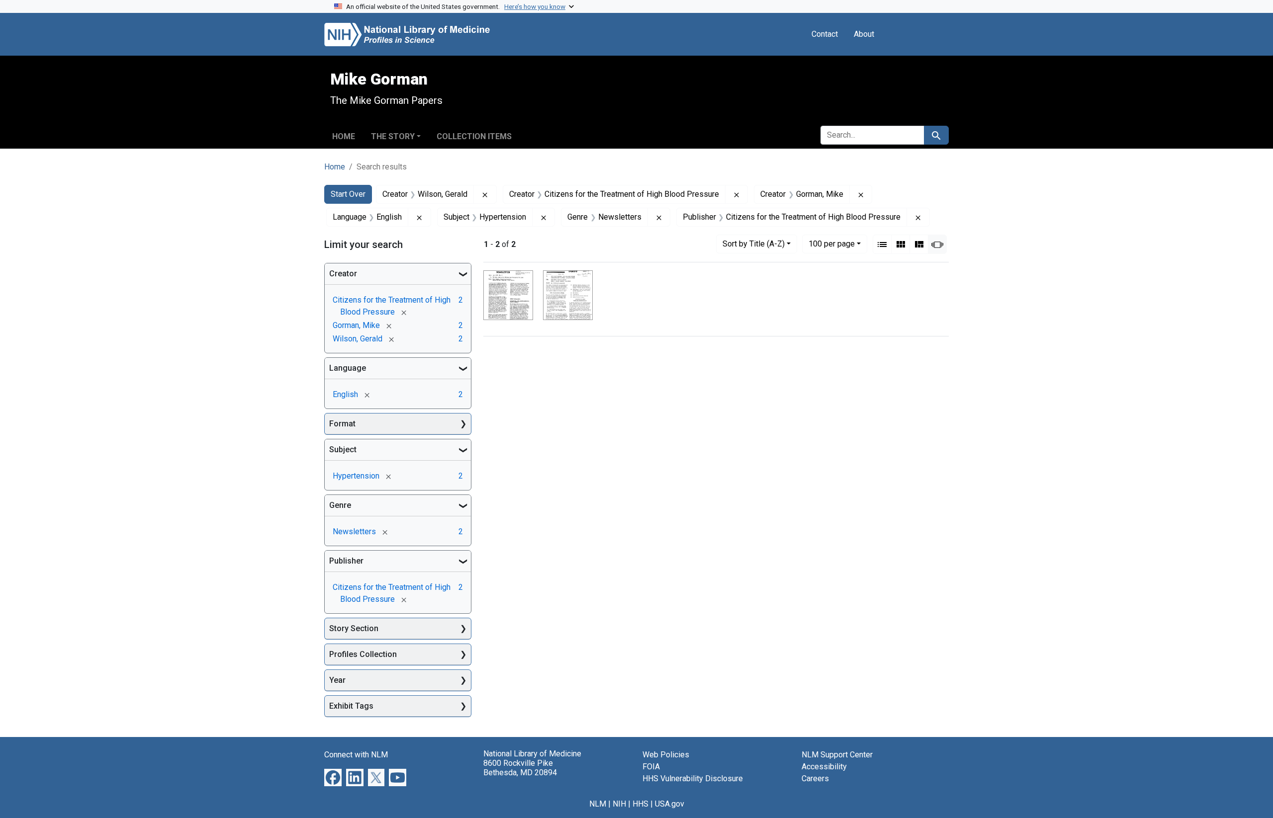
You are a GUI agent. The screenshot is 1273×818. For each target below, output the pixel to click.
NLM (597, 804)
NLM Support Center (837, 754)
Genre (340, 505)
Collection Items (474, 136)
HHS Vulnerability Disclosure (692, 778)
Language (347, 368)
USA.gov (669, 804)
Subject (343, 449)
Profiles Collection (363, 654)
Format (342, 423)
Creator (343, 273)
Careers (815, 778)
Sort (754, 243)
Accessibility (824, 766)
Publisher (346, 561)
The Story (393, 136)
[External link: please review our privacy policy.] (333, 777)
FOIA (651, 766)
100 (832, 243)
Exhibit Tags (351, 706)
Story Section (353, 628)
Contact (825, 34)
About (864, 34)
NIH (619, 804)
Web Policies (665, 754)
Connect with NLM (356, 754)
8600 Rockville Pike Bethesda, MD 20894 (520, 767)
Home (343, 136)
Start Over (348, 194)
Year (337, 680)
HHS (640, 804)
